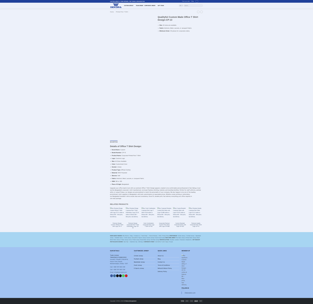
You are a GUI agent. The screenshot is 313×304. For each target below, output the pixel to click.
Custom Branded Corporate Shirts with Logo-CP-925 (180, 224)
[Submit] (201, 5)
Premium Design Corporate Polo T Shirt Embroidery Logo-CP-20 (133, 225)
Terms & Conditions (164, 265)
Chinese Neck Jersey (191, 237)
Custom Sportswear (160, 237)
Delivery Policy (162, 271)
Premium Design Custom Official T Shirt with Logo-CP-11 (117, 224)
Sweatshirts (189, 239)
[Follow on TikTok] (117, 275)
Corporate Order (149, 5)
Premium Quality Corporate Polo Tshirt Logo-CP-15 (196, 224)
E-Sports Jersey (142, 237)
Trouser (171, 241)
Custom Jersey (128, 5)
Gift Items (161, 5)
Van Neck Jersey (155, 239)
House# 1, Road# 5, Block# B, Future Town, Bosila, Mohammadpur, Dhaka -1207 (119, 261)
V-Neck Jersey (124, 239)
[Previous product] (201, 12)
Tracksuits (182, 239)
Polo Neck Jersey (180, 237)
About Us (161, 256)
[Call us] (123, 275)
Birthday (141, 241)
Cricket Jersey (181, 235)
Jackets (177, 239)
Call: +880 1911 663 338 (117, 269)
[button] (197, 1)
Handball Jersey (119, 237)
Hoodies (172, 239)
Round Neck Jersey (145, 239)
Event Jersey (127, 237)
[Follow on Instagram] (114, 275)
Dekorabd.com (190, 293)
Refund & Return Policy (165, 268)
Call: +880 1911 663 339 (117, 267)
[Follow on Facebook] (111, 275)
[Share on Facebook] (159, 35)
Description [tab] (114, 142)
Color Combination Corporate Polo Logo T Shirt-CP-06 (148, 224)
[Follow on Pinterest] (126, 275)
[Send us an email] (120, 275)
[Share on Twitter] (165, 35)
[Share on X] (162, 35)
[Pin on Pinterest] (171, 35)
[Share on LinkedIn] (174, 35)
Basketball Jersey (139, 262)
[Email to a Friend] (168, 35)
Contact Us (137, 235)
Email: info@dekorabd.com (118, 272)
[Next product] (198, 12)
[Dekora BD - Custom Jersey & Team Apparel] (116, 5)
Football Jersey (190, 235)
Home (112, 12)
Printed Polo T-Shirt (122, 12)
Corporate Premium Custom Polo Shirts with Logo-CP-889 (164, 224)
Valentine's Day (133, 241)
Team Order (139, 5)
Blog (192, 1)
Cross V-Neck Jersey (134, 239)
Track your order (186, 1)
